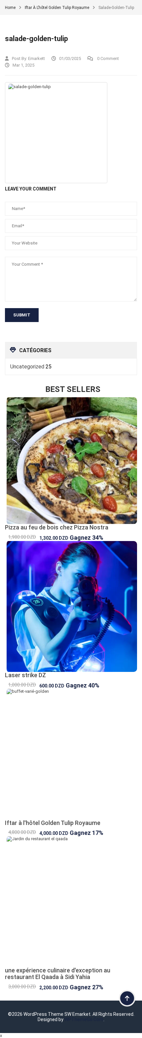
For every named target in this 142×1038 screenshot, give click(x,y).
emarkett (36, 58)
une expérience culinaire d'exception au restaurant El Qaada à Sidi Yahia (57, 973)
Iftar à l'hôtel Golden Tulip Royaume (52, 822)
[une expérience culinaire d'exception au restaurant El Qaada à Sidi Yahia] (71, 901)
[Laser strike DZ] (71, 606)
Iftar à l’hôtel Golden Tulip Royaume (57, 7)
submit (21, 314)
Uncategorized (27, 366)
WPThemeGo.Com (83, 1019)
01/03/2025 (70, 58)
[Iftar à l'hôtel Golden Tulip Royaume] (71, 754)
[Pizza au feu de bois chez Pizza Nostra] (71, 460)
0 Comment (107, 58)
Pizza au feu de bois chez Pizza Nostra (56, 527)
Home (10, 7)
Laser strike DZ (25, 675)
